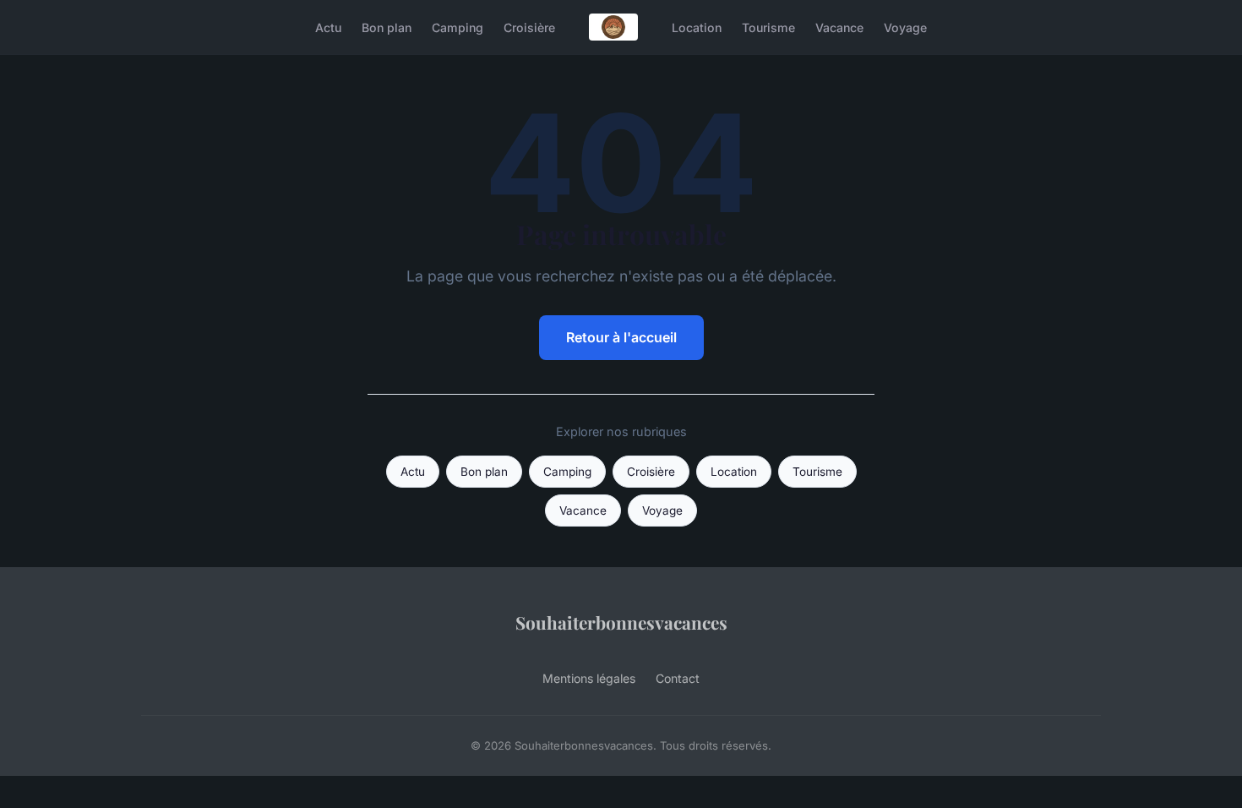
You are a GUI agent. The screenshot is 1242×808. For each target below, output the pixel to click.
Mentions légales (588, 678)
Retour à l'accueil (621, 337)
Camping (457, 26)
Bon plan (386, 26)
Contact (678, 678)
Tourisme (768, 26)
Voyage (905, 26)
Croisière (529, 26)
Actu (328, 26)
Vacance (839, 26)
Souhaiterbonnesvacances (621, 622)
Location (697, 26)
